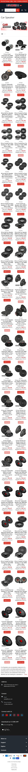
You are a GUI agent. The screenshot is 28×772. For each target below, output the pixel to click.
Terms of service (14, 767)
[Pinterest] (18, 715)
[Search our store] (17, 10)
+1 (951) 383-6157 (8, 704)
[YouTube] (6, 715)
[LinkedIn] (22, 715)
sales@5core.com (8, 699)
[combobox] (12, 10)
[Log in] (22, 10)
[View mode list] (4, 34)
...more (25, 674)
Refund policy (14, 764)
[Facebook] (2, 715)
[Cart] (25, 10)
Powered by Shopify (17, 761)
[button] (2, 10)
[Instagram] (14, 715)
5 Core (12, 761)
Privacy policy (14, 765)
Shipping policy (14, 769)
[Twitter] (10, 715)
